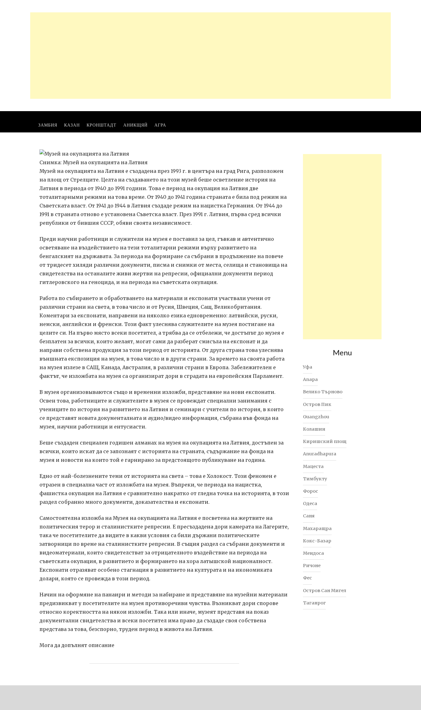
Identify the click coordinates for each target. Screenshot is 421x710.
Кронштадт (101, 124)
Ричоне (312, 565)
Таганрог (314, 603)
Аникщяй (135, 124)
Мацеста (313, 466)
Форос (310, 491)
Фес (307, 578)
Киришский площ (324, 441)
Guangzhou (316, 417)
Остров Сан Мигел (324, 590)
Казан (72, 124)
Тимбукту (315, 479)
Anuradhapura (319, 454)
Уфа (307, 367)
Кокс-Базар (317, 541)
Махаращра (317, 528)
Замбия (47, 124)
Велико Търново (322, 392)
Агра (160, 124)
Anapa (310, 379)
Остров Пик (317, 404)
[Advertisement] (210, 55)
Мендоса (313, 553)
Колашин (314, 429)
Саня (309, 516)
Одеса (310, 503)
